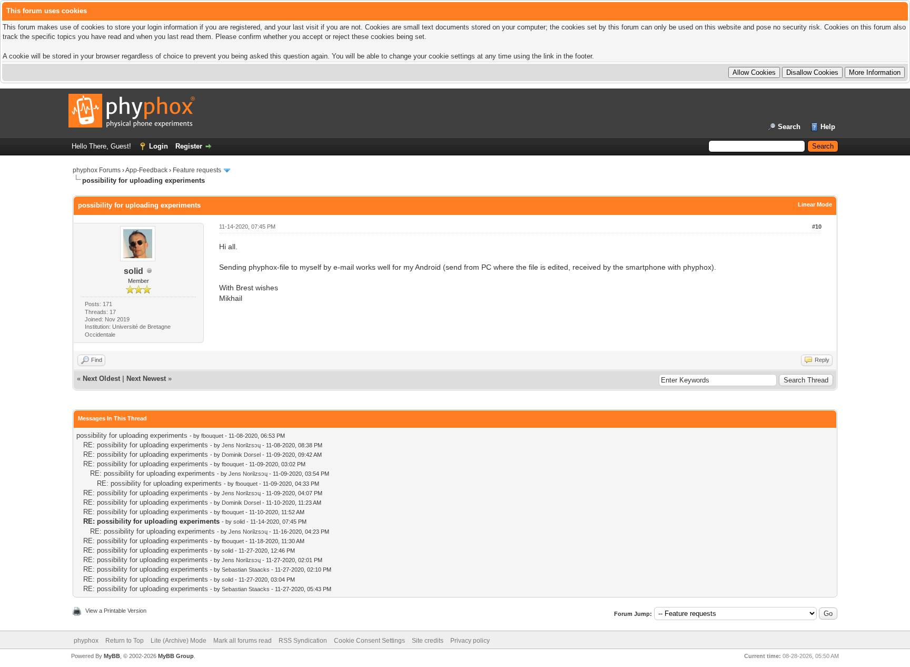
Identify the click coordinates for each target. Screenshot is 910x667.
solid (133, 271)
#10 (817, 226)
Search (789, 127)
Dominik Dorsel (241, 455)
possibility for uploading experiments (131, 435)
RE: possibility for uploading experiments (145, 445)
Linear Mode (815, 204)
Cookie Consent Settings (369, 640)
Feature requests (197, 170)
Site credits (427, 640)
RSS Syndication (303, 640)
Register (188, 146)
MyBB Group (176, 656)
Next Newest (146, 378)
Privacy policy (470, 640)
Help (827, 127)
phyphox (86, 640)
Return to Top (124, 640)
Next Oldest (101, 378)
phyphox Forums (97, 170)
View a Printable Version (115, 610)
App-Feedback (146, 170)
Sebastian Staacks (246, 569)
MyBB (112, 656)
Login (158, 146)
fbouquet (212, 436)
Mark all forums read (242, 640)
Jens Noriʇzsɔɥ (241, 445)
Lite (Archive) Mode (178, 640)
